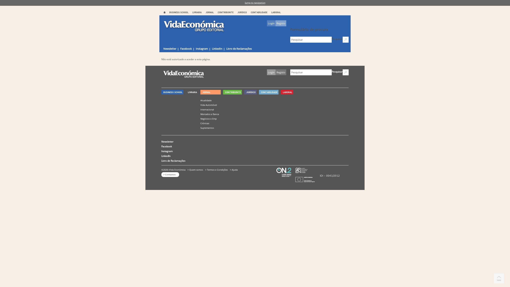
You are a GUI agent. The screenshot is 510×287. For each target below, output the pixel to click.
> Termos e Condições (216, 169)
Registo (281, 23)
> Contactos (169, 174)
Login (271, 23)
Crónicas (204, 123)
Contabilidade (259, 12)
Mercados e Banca (209, 114)
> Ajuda (234, 169)
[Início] (194, 26)
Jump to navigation (255, 2)
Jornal (210, 12)
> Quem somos (195, 169)
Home (164, 12)
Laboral (276, 12)
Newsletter (169, 48)
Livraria (197, 12)
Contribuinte (225, 12)
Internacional (207, 109)
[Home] (183, 77)
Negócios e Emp (208, 118)
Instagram (202, 48)
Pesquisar (337, 39)
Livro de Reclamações (239, 48)
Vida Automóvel (208, 104)
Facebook (186, 48)
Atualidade (206, 100)
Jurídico (242, 12)
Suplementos (207, 127)
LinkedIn (217, 48)
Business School (178, 12)
